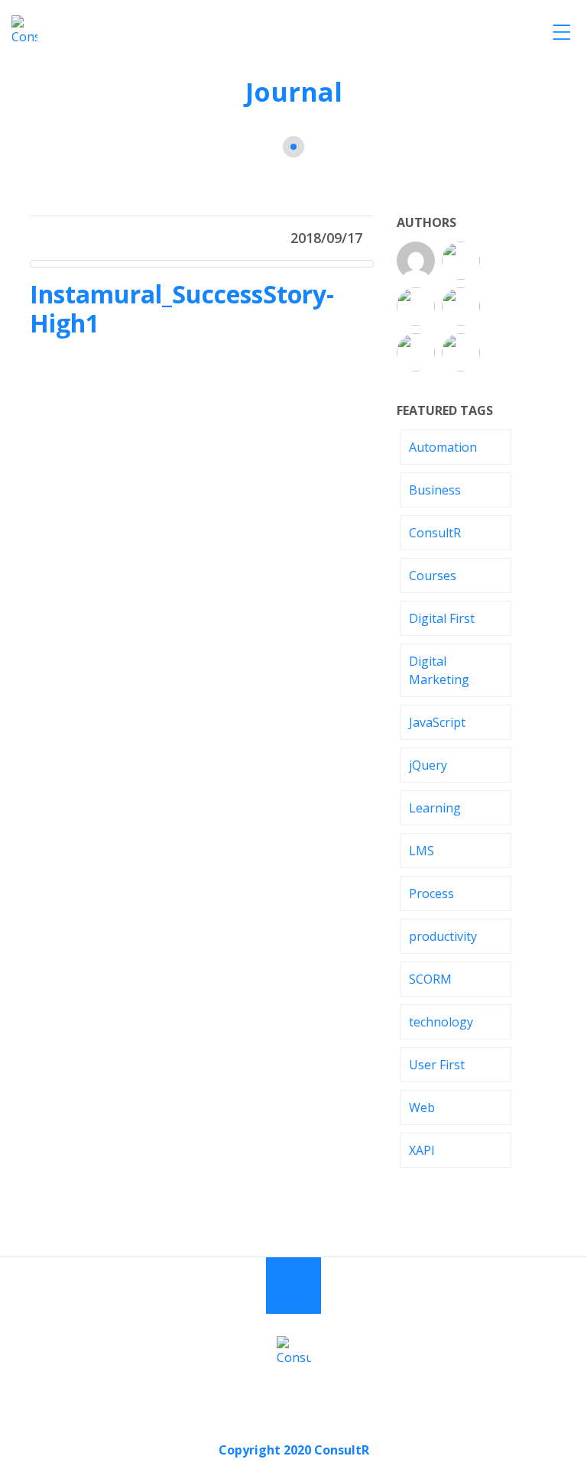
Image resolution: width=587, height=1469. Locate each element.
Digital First (442, 618)
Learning (435, 807)
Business (435, 490)
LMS (421, 850)
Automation (443, 447)
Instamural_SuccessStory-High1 (182, 308)
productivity (443, 936)
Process (431, 893)
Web (422, 1107)
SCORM (430, 979)
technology (441, 1021)
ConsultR (435, 532)
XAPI (422, 1150)
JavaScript (437, 722)
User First (437, 1064)
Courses (432, 575)
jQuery (428, 765)
